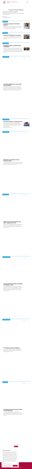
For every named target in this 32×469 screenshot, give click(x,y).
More (16, 446)
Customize (5, 465)
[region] (10, 458)
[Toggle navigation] (27, 2)
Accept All (15, 465)
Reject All (10, 465)
